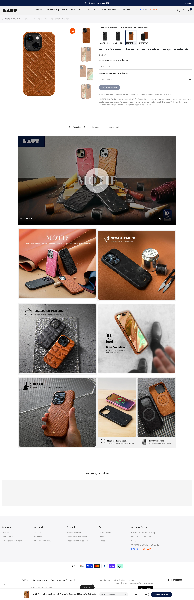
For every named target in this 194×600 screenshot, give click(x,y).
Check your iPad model (77, 536)
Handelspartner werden (12, 541)
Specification (115, 127)
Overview (77, 127)
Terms (116, 583)
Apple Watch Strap (147, 532)
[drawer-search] (178, 10)
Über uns (6, 532)
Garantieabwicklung (42, 541)
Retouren (38, 536)
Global (101, 536)
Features (95, 127)
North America (105, 532)
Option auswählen (106, 67)
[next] (71, 64)
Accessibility (135, 583)
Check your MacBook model (79, 541)
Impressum (148, 583)
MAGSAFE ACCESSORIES (142, 536)
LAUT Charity (8, 536)
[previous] (7, 64)
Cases (134, 532)
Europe (102, 541)
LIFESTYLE (136, 541)
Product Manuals (74, 532)
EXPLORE (155, 545)
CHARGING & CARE (139, 545)
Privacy (124, 583)
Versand (37, 532)
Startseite (6, 19)
